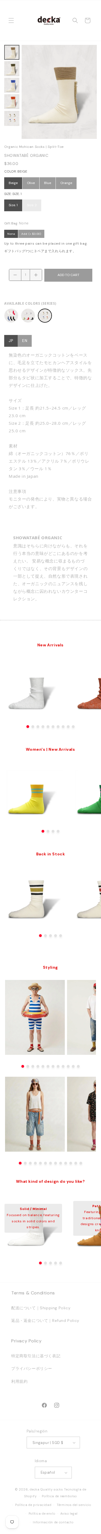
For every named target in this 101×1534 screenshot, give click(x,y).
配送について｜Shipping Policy (40, 1307)
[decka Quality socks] (49, 20)
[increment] (36, 275)
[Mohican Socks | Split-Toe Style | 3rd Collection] (28, 316)
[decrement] (15, 275)
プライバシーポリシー (31, 1368)
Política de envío (42, 1513)
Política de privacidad (33, 1505)
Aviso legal (69, 1513)
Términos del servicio (74, 1505)
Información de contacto (53, 1522)
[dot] (27, 726)
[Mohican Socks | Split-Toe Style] (11, 316)
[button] (11, 20)
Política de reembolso (59, 1496)
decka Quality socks (46, 1489)
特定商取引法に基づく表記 (35, 1355)
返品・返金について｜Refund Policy (45, 1320)
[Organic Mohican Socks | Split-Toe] (45, 316)
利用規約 (19, 1381)
